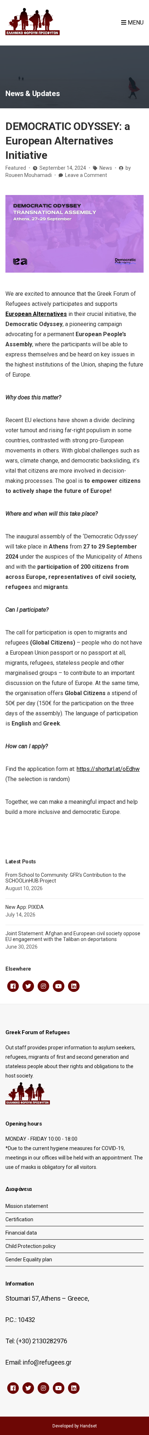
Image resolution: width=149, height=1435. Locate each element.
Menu (135, 22)
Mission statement (26, 1206)
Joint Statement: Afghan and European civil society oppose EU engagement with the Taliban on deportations (72, 936)
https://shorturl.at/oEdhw (108, 769)
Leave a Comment (86, 175)
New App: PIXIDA (24, 907)
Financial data (21, 1233)
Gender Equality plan (28, 1259)
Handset (88, 1426)
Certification (19, 1219)
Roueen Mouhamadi (28, 175)
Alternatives (49, 314)
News (105, 168)
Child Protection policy (30, 1246)
